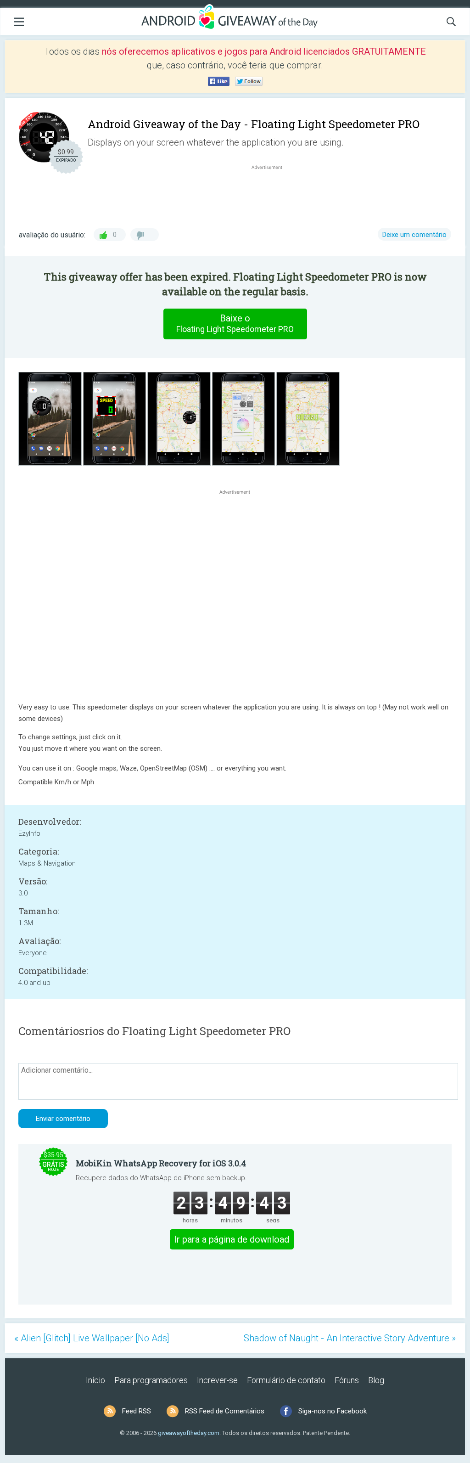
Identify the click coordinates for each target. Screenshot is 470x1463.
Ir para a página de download (231, 1239)
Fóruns (347, 1380)
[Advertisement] (271, 194)
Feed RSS (136, 1411)
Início (95, 1380)
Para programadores (151, 1380)
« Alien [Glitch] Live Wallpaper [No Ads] (91, 1338)
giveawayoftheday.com (188, 1432)
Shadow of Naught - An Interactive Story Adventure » (350, 1338)
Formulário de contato (286, 1380)
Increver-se (217, 1380)
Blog (376, 1380)
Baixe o (235, 323)
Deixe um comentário (414, 235)
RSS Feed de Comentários (224, 1411)
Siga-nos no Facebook (332, 1411)
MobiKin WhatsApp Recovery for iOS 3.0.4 (161, 1163)
